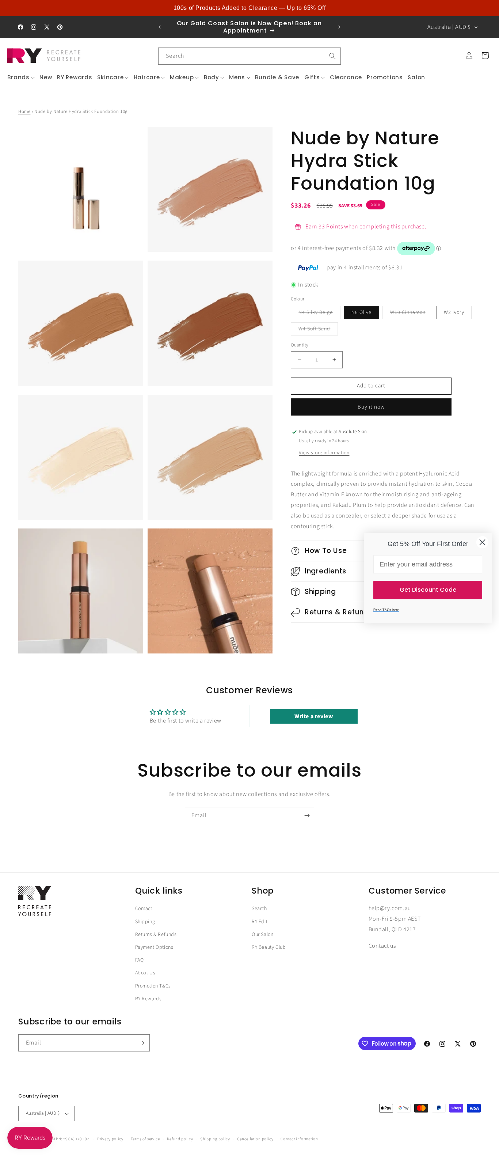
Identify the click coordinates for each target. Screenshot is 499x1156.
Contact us (382, 946)
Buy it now (371, 407)
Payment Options (154, 947)
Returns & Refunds (156, 935)
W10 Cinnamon (411, 313)
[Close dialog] (482, 542)
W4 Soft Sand (318, 330)
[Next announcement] (339, 27)
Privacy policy (110, 1138)
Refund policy (180, 1138)
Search (259, 909)
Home (24, 111)
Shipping (145, 921)
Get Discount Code (428, 589)
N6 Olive (361, 312)
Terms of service (145, 1138)
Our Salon (262, 935)
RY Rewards (148, 999)
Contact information (299, 1138)
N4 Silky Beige (319, 313)
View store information (324, 452)
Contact (143, 909)
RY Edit (259, 921)
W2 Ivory (454, 312)
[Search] (332, 56)
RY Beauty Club (269, 947)
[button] (21, 77)
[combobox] (249, 56)
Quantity (299, 345)
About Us (145, 973)
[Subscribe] (307, 815)
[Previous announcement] (160, 27)
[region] (249, 8)
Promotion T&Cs (153, 986)
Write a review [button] (313, 716)
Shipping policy (215, 1138)
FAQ (139, 960)
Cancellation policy (255, 1138)
